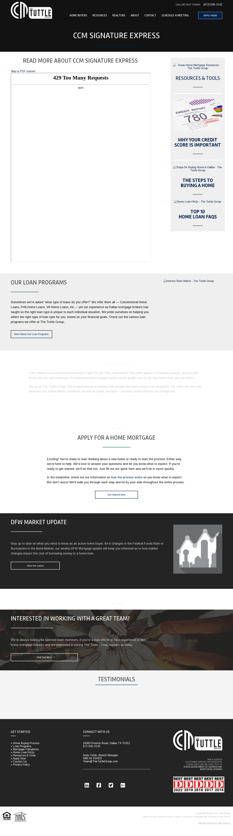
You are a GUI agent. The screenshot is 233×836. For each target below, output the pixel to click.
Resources (99, 15)
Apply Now (210, 15)
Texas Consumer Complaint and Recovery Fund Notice (202, 816)
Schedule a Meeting (175, 15)
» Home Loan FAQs (22, 752)
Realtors (118, 15)
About (135, 15)
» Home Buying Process (25, 743)
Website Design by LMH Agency (214, 823)
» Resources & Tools (23, 755)
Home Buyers (78, 15)
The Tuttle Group (32, 10)
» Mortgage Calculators (25, 749)
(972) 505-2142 (199, 4)
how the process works (126, 477)
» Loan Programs (21, 746)
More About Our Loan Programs (31, 334)
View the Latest (35, 565)
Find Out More (44, 657)
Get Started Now (116, 494)
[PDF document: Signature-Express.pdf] (81, 167)
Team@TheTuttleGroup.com (100, 761)
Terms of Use (149, 816)
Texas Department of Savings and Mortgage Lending (202, 768)
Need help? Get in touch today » (180, 400)
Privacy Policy (165, 816)
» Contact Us (19, 761)
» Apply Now (18, 758)
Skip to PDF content (23, 71)
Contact (150, 15)
